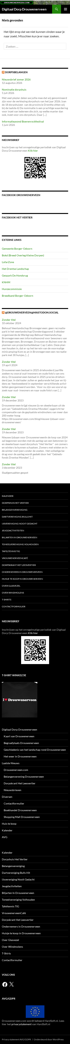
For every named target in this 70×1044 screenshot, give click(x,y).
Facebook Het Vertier (17, 217)
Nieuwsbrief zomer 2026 (16, 79)
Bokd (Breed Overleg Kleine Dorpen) (23, 255)
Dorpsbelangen (16, 72)
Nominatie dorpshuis (14, 89)
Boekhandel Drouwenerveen (20, 810)
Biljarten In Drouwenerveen (19, 537)
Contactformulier (13, 606)
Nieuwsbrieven (12, 790)
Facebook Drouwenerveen (21, 195)
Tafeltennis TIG (11, 551)
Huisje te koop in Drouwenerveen (22, 578)
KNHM (6, 282)
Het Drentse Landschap (15, 268)
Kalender (7, 496)
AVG (4, 837)
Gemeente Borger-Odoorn (17, 248)
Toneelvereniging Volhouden (20, 544)
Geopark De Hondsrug (15, 275)
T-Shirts (6, 599)
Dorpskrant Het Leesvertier (19, 565)
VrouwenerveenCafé (15, 558)
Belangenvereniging (14, 509)
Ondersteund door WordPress (49, 1039)
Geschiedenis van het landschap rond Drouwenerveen (35, 749)
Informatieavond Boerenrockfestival (23, 121)
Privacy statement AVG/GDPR (16, 1039)
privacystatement (21, 1024)
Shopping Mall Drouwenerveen (22, 816)
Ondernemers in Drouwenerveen (22, 572)
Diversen (7, 796)
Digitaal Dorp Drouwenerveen (24, 9)
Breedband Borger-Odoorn (17, 295)
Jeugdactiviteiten (13, 530)
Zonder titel (9, 319)
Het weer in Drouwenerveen (20, 756)
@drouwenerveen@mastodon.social (31, 312)
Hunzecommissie (12, 288)
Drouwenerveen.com (16, 769)
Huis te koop (9, 823)
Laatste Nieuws (10, 763)
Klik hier (33, 150)
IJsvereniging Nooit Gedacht (19, 523)
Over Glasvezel (11, 585)
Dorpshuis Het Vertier (15, 502)
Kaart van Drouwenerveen (19, 736)
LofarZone (8, 262)
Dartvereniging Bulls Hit (17, 516)
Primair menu (65, 9)
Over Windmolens (13, 592)
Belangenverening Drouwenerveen (24, 776)
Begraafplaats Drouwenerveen (21, 743)
